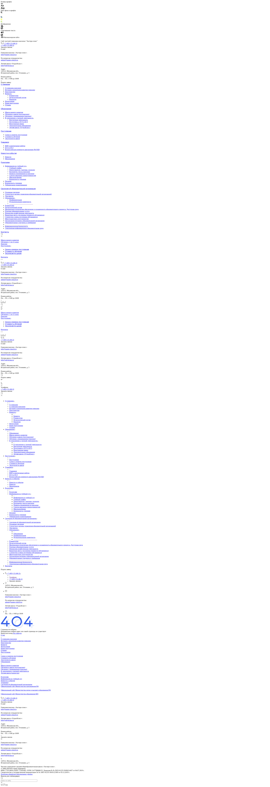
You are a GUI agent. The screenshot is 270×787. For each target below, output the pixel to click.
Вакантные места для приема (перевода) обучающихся (24, 215)
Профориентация (15, 200)
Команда (8, 94)
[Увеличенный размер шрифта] (2, 8)
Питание (8, 181)
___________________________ (16, 224)
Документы (9, 196)
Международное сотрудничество (17, 219)
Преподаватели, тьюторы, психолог (22, 170)
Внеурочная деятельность (18, 120)
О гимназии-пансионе (13, 88)
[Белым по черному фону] (1, 15)
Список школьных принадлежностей (22, 175)
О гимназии (5, 84)
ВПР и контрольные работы (15, 146)
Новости (8, 157)
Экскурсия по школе (12, 138)
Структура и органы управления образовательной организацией (28, 194)
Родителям (5, 162)
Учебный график (15, 168)
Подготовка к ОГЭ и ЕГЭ (18, 122)
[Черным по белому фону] (1, 13)
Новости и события (9, 153)
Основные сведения (12, 192)
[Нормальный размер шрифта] (2, 6)
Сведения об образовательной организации (18, 189)
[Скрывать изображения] (2, 28)
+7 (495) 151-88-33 (10, 43)
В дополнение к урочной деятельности (19, 118)
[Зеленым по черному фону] (1, 22)
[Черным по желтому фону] (1, 20)
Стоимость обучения (12, 137)
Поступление (6, 131)
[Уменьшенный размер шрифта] (2, 4)
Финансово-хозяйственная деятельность (19, 213)
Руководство (13, 95)
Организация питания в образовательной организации (25, 221)
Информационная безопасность (16, 226)
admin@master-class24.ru (9, 60)
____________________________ (21, 204)
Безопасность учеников (17, 179)
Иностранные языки (16, 124)
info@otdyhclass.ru (7, 65)
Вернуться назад (7, 633)
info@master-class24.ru (9, 55)
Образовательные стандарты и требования (20, 223)
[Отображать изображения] (2, 26)
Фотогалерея (9, 101)
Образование (6, 109)
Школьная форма (15, 177)
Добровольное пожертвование (16, 185)
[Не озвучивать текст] (2, 35)
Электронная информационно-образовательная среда (24, 228)
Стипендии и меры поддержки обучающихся (21, 217)
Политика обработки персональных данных (17, 774)
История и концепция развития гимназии (20, 90)
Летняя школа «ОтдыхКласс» (19, 127)
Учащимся (5, 142)
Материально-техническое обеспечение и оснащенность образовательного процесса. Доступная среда (42, 209)
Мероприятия (10, 159)
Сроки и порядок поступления (16, 135)
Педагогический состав (17, 97)
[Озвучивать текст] (2, 33)
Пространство (10, 92)
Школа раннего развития (14, 112)
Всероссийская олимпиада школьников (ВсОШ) (22, 150)
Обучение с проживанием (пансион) (18, 116)
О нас (3, 635)
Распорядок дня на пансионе (19, 172)
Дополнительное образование (20, 125)
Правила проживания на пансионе (21, 174)
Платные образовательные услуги (17, 211)
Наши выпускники (12, 103)
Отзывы (8, 105)
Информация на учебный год (16, 166)
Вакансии (12, 99)
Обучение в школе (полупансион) (17, 114)
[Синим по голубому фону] (1, 17)
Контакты (5, 232)
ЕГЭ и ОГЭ (9, 148)
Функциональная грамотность (20, 202)
